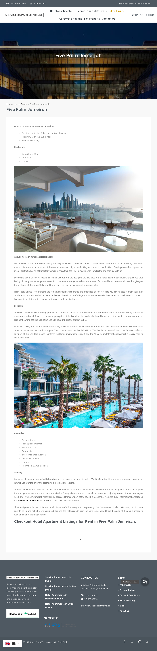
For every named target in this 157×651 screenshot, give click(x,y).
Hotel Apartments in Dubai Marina (59, 606)
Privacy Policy (127, 590)
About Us (124, 611)
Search (81, 11)
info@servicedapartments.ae (95, 605)
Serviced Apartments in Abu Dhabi (60, 588)
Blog (122, 605)
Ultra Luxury (116, 11)
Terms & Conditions (130, 595)
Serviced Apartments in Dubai (58, 579)
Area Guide (126, 585)
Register (149, 14)
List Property (92, 18)
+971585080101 (91, 599)
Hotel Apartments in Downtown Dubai (56, 597)
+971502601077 (18, 3)
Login (135, 14)
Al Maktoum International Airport (33, 500)
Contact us (40, 3)
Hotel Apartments (60, 11)
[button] (145, 581)
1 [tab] (80, 539)
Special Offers (95, 11)
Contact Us (108, 18)
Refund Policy (127, 600)
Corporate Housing (70, 18)
